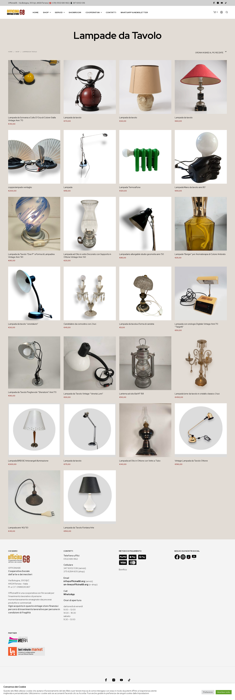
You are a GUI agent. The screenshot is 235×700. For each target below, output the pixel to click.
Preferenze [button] (208, 692)
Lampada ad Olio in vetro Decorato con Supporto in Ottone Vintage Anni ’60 (87, 255)
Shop (46, 12)
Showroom (75, 12)
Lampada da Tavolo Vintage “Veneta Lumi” (83, 393)
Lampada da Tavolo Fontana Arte (79, 527)
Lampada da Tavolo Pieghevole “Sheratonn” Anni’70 (32, 392)
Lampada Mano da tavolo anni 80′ (190, 187)
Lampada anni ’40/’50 (18, 527)
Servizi (59, 12)
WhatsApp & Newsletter (134, 12)
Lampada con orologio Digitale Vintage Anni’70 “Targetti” (196, 325)
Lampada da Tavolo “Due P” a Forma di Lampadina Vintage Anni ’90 (31, 255)
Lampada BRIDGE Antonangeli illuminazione (28, 460)
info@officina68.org (74, 581)
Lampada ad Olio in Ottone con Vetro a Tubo (139, 460)
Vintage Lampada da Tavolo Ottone (191, 460)
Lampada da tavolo (72, 117)
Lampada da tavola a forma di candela (136, 324)
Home (35, 12)
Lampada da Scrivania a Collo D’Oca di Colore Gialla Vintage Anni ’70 (32, 119)
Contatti (111, 12)
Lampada (68, 187)
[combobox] (211, 52)
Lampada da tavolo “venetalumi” (23, 324)
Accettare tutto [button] (223, 692)
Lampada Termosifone (129, 187)
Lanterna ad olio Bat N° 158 (131, 393)
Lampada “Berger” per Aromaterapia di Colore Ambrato (200, 254)
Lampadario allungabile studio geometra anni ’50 (141, 254)
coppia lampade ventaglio (20, 187)
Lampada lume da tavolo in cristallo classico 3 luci (197, 393)
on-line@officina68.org (76, 584)
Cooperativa (93, 12)
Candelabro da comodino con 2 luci (80, 324)
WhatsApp (69, 594)
